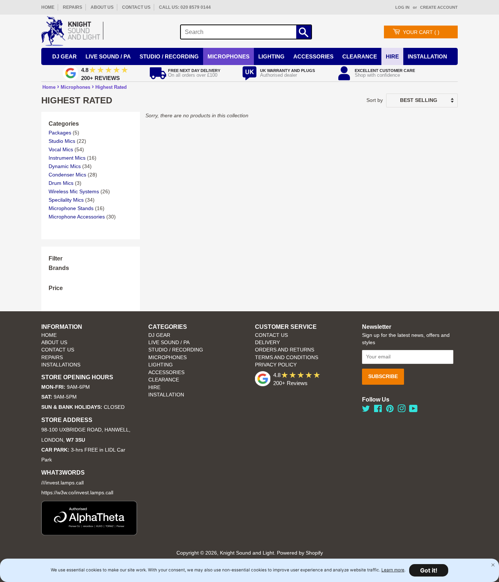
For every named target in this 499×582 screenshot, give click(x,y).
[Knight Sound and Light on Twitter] (366, 410)
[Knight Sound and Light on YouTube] (413, 410)
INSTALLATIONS (60, 365)
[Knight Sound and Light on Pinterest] (390, 410)
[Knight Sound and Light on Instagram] (401, 410)
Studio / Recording (169, 56)
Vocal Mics (61, 149)
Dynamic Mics (65, 166)
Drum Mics (61, 183)
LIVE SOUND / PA (169, 342)
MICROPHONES (167, 357)
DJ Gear (64, 56)
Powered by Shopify (300, 553)
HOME (47, 7)
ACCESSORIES (166, 372)
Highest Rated (111, 87)
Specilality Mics (66, 200)
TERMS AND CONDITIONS (286, 357)
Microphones (228, 56)
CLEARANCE (163, 380)
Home (49, 87)
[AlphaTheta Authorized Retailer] (89, 533)
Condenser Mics (67, 175)
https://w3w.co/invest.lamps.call (77, 492)
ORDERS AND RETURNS (284, 350)
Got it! (428, 570)
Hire (392, 56)
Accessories (313, 56)
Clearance (359, 56)
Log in (402, 7)
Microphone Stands (71, 208)
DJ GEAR (159, 335)
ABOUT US (102, 7)
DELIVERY (267, 342)
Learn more (392, 570)
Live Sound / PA (108, 56)
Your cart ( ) (421, 32)
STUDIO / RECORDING (175, 350)
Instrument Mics (67, 158)
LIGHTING (160, 365)
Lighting (271, 56)
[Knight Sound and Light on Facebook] (378, 410)
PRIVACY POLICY (276, 365)
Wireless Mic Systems (74, 191)
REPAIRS (72, 7)
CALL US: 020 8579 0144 (185, 7)
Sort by (374, 100)
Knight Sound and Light (247, 553)
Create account (439, 7)
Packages (60, 133)
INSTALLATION (427, 56)
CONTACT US (136, 7)
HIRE (154, 387)
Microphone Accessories (77, 217)
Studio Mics (62, 141)
